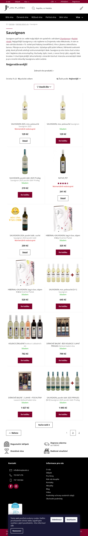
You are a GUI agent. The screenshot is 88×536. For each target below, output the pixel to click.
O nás (8, 2)
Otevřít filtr (44, 87)
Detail (25, 141)
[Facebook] (10, 486)
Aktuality (49, 485)
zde (12, 525)
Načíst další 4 (44, 425)
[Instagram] (16, 486)
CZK (52, 2)
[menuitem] (9, 17)
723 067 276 (18, 475)
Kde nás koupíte (52, 479)
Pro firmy (50, 476)
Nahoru (15, 433)
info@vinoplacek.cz (21, 470)
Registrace (76, 2)
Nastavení (16, 531)
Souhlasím (71, 519)
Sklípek (17, 2)
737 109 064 (18, 480)
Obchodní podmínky (54, 498)
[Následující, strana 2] (73, 433)
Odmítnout (57, 519)
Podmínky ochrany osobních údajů (60, 495)
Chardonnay (65, 38)
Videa (48, 492)
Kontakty (49, 482)
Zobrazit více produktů (43, 70)
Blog (48, 489)
